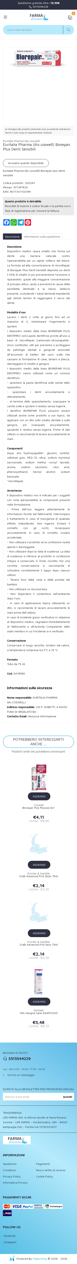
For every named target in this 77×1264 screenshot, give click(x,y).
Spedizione (10, 1163)
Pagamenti (43, 1163)
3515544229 (40, 6)
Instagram (9, 1242)
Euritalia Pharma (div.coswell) (21, 141)
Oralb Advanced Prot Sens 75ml (39, 944)
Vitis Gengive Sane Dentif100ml (38, 1013)
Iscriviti (67, 1096)
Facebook (9, 1235)
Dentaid (38, 1010)
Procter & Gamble (38, 873)
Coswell (38, 805)
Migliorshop (40, 1258)
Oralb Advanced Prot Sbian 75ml (38, 876)
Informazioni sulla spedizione (42, 236)
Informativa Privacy (15, 1182)
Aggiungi (39, 796)
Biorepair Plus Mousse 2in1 (38, 807)
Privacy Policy (12, 1176)
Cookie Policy (44, 1176)
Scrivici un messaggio (21, 1074)
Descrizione (12, 236)
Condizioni (9, 1170)
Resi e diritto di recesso (51, 1170)
